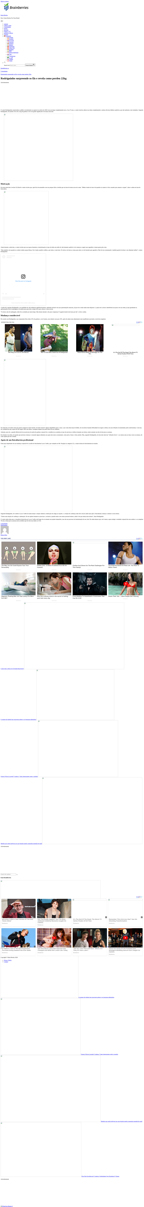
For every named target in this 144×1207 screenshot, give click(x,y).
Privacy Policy (8, 960)
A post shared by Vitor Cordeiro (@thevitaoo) (23, 303)
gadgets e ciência (8, 33)
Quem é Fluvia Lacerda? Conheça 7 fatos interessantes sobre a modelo (19, 776)
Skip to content (5, 1)
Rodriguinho (4, 525)
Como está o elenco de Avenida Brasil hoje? (12, 668)
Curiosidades (7, 27)
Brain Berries (4, 15)
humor (5, 28)
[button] (5, 62)
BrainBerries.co (5, 68)
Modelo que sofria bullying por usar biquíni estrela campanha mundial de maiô (21, 843)
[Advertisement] (51, 96)
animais (6, 24)
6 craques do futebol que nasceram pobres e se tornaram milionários (18, 719)
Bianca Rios (4, 535)
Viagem (6, 34)
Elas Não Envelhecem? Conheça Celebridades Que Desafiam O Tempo (100, 1176)
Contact (6, 961)
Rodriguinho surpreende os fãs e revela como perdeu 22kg (16, 74)
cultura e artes (7, 25)
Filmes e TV (7, 31)
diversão (6, 30)
